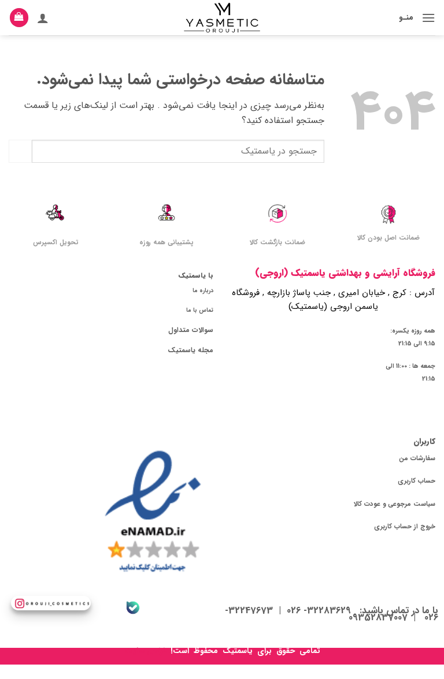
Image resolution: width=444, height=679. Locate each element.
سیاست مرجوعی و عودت (399, 504)
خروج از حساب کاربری (404, 526)
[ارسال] (20, 151)
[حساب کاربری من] (43, 18)
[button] (428, 17)
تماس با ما (199, 310)
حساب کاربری (416, 481)
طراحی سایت (146, 651)
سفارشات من (417, 458)
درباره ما (203, 290)
